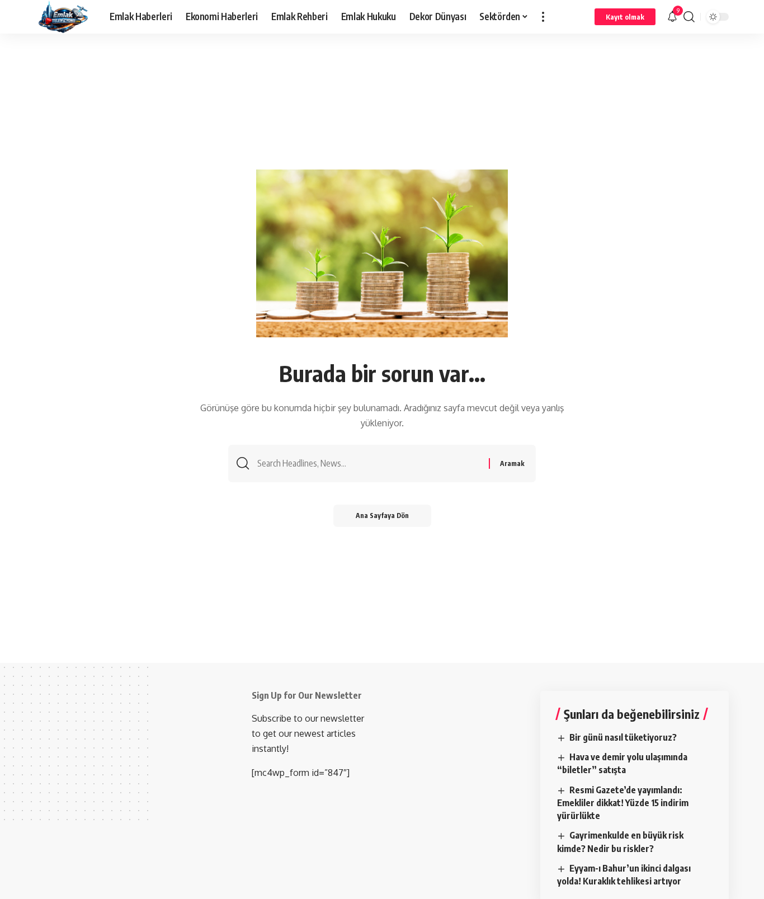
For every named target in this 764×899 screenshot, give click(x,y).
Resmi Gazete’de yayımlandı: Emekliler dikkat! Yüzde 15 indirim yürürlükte (622, 802)
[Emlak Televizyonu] (63, 17)
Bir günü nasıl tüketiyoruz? (623, 737)
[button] (543, 17)
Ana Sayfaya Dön (382, 515)
